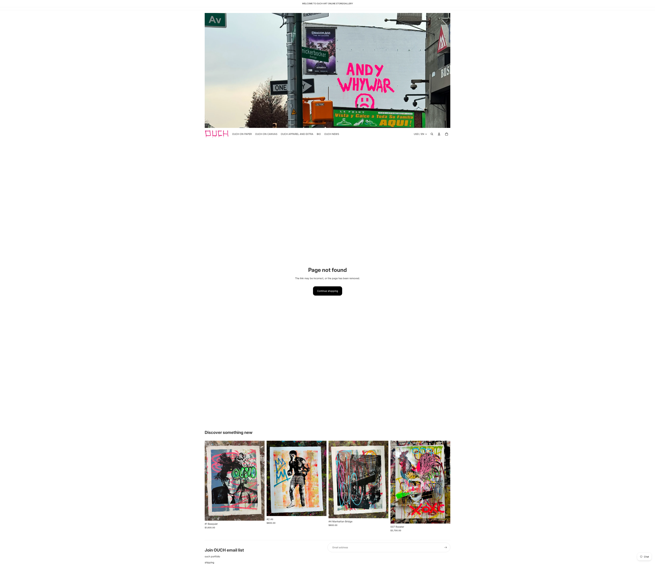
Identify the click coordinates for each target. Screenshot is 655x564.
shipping (209, 562)
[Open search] (432, 134)
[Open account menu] (439, 134)
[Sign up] (445, 547)
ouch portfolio (212, 556)
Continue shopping (327, 290)
